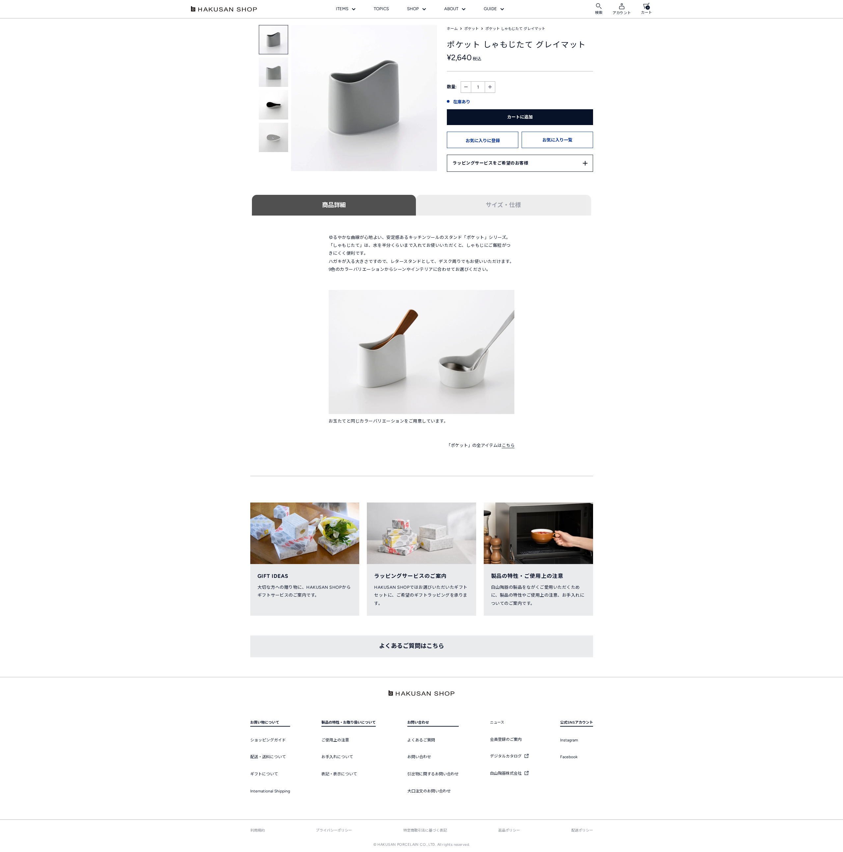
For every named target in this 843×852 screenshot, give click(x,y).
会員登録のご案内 (506, 739)
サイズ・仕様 (503, 205)
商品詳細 (334, 205)
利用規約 (257, 830)
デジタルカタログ (506, 756)
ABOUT (451, 8)
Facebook (569, 757)
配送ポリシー (582, 830)
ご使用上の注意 (335, 740)
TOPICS (381, 8)
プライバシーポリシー (334, 830)
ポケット (471, 29)
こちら (508, 445)
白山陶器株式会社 (506, 773)
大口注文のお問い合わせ (429, 791)
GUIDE (490, 8)
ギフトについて (264, 774)
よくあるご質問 (421, 740)
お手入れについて (337, 757)
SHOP (413, 8)
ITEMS (342, 8)
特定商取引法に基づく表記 (425, 830)
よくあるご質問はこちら (411, 646)
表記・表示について (339, 774)
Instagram (569, 740)
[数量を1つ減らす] (466, 87)
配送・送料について (268, 757)
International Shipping (270, 791)
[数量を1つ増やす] (490, 87)
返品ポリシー (509, 830)
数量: (452, 86)
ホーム (452, 29)
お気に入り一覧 (557, 140)
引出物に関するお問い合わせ (433, 774)
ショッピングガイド (268, 740)
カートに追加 (520, 117)
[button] (482, 140)
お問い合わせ (419, 757)
